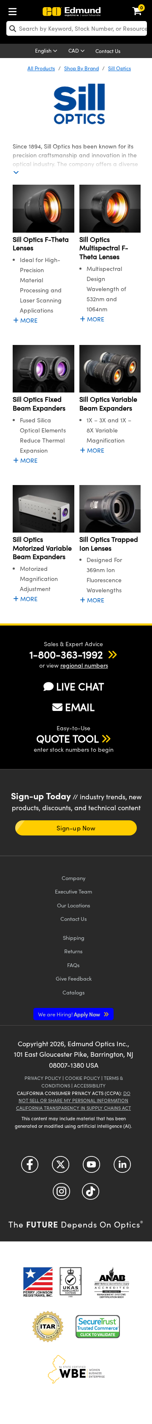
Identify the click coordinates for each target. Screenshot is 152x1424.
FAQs (73, 964)
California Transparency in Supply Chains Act (73, 1108)
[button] (66, 654)
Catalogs (73, 992)
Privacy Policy (42, 1078)
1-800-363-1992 (66, 654)
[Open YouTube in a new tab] (91, 1167)
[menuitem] (14, 10)
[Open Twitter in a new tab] (60, 1167)
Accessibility (90, 1085)
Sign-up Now (76, 828)
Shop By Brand (81, 68)
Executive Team (73, 891)
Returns (73, 951)
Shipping (73, 937)
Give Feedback (74, 978)
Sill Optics (119, 68)
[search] (76, 28)
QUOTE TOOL (67, 738)
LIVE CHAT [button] (80, 686)
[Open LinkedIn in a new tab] (122, 1167)
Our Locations (73, 905)
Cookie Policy (82, 1078)
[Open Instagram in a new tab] (61, 1194)
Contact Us (107, 51)
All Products (41, 68)
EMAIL (80, 706)
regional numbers (84, 665)
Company (73, 877)
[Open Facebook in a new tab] (29, 1167)
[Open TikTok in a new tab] (90, 1194)
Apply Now (69, 1014)
